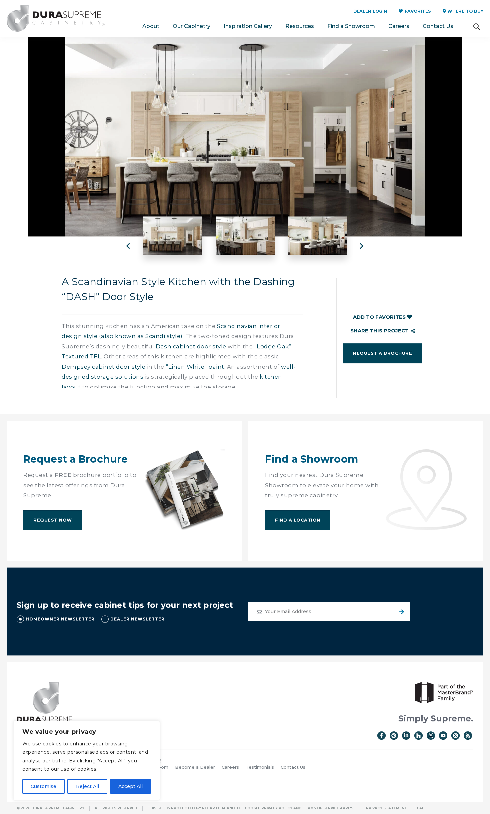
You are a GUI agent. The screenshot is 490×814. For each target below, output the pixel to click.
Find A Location (297, 520)
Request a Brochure (382, 353)
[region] (86, 761)
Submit (400, 611)
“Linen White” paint (195, 366)
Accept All (130, 786)
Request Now (52, 520)
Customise (43, 786)
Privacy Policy (276, 808)
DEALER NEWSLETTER (137, 618)
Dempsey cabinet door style (103, 366)
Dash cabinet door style (191, 346)
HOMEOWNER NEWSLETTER (60, 618)
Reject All (87, 786)
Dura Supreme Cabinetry (56, 18)
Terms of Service (321, 808)
